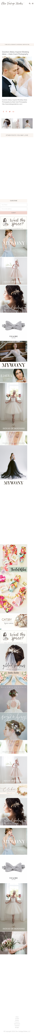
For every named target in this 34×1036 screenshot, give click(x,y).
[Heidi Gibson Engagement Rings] (13, 621)
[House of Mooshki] (13, 271)
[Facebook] (3, 112)
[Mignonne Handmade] (13, 438)
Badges (17, 1027)
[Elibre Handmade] (13, 791)
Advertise (17, 1025)
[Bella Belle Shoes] (13, 678)
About (17, 1017)
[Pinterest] (6, 112)
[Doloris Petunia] (27, 123)
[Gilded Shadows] (6, 123)
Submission (17, 1024)
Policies (17, 1020)
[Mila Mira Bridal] (13, 943)
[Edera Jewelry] (13, 375)
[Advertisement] (17, 25)
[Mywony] (13, 243)
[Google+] (13, 112)
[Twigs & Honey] (13, 726)
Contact (17, 1018)
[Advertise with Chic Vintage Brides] (13, 222)
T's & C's (17, 1022)
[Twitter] (9, 112)
